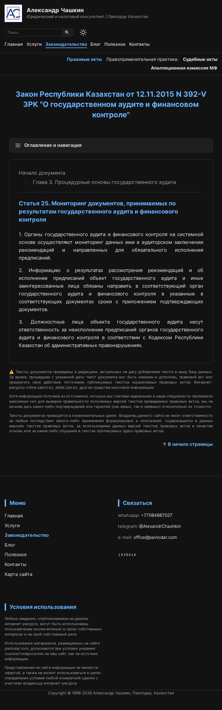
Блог (95, 44)
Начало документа (42, 173)
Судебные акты (200, 59)
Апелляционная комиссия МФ (184, 68)
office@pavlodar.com (155, 537)
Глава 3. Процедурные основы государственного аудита (104, 182)
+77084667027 (157, 515)
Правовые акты (84, 59)
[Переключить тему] (83, 32)
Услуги (34, 44)
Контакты (139, 44)
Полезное (114, 44)
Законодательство (66, 44)
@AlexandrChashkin (160, 526)
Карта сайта (18, 574)
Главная (14, 44)
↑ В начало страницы (187, 444)
